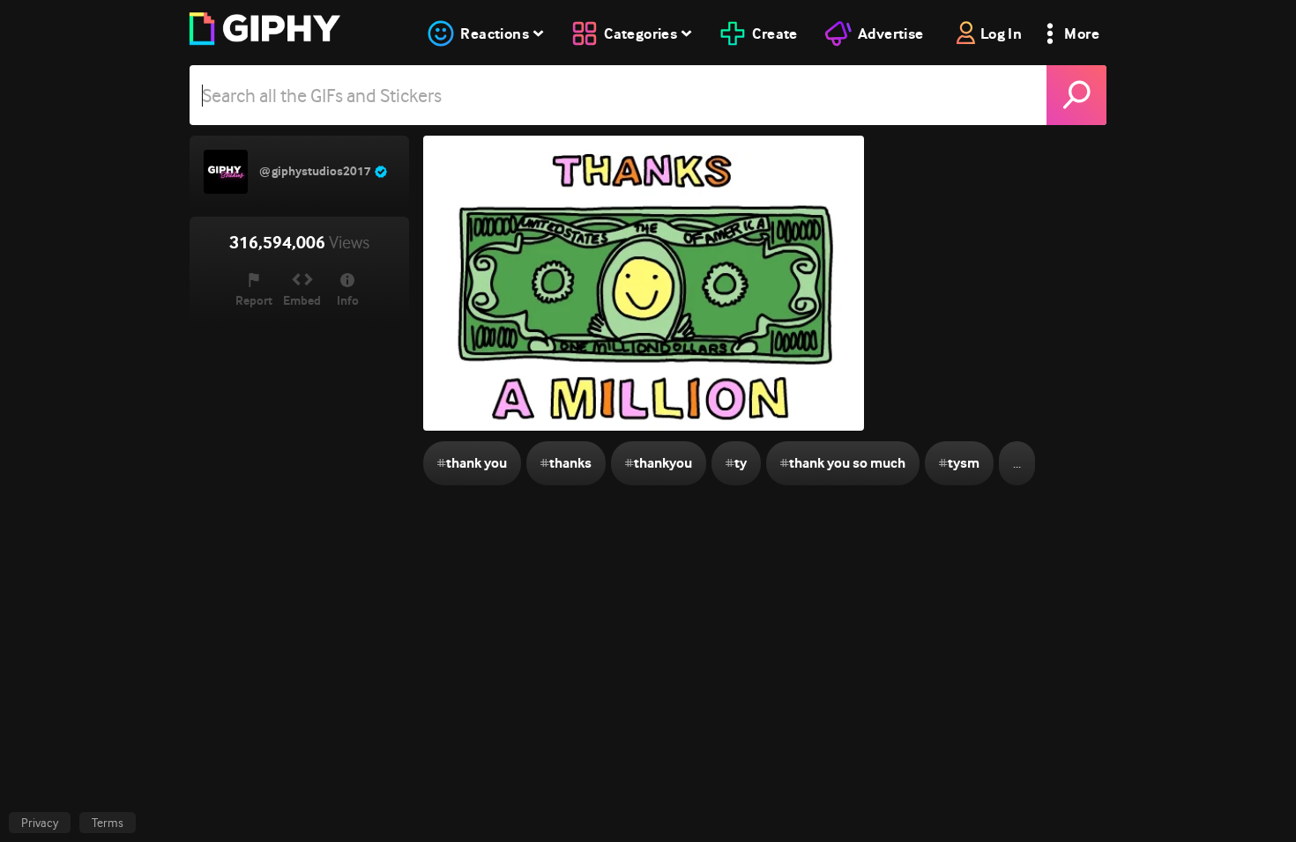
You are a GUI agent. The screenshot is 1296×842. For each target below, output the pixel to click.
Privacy (39, 823)
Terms (107, 823)
